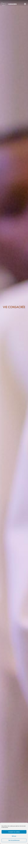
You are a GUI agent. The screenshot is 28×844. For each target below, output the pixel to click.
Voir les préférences (14, 840)
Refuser (14, 836)
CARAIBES (12, 4)
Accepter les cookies (14, 832)
